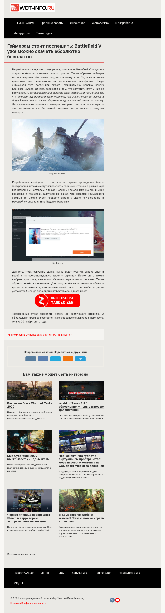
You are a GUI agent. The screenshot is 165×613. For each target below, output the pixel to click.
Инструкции (22, 33)
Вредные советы (51, 23)
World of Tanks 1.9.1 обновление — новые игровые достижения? (81, 406)
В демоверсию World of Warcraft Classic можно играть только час (81, 518)
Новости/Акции (24, 572)
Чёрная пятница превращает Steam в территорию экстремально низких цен (28, 518)
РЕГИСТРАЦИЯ (24, 23)
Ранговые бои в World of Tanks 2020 (29, 405)
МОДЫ (18, 583)
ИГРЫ (45, 572)
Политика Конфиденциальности (28, 603)
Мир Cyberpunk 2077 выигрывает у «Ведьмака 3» (28, 457)
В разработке (124, 23)
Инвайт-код (77, 23)
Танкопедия (44, 33)
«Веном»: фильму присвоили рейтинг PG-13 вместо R (40, 334)
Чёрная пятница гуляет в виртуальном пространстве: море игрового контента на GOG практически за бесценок (81, 461)
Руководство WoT (130, 572)
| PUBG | (60, 572)
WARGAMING (100, 23)
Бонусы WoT (80, 572)
